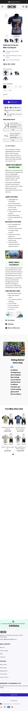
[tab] (13, 454)
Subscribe (14, 695)
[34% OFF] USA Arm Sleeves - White (15, 134)
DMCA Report (16, 704)
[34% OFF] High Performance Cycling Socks (15, 124)
